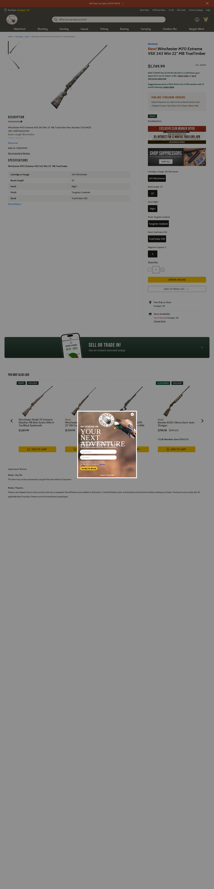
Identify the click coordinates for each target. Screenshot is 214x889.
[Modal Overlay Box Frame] (107, 444)
